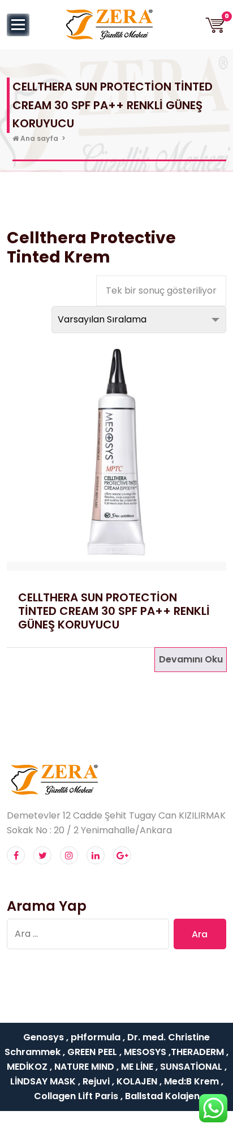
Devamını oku (191, 659)
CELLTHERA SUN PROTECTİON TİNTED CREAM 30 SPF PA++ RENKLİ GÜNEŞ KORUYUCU (114, 610)
